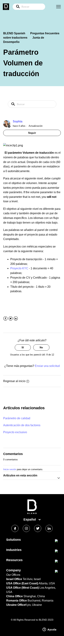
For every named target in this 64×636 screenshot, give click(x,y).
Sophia (17, 121)
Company (13, 570)
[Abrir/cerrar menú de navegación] (58, 6)
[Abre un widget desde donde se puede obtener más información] (49, 629)
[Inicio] (32, 513)
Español (30, 519)
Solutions (13, 539)
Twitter (10, 318)
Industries (14, 550)
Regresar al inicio (14, 381)
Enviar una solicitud (47, 365)
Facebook (5, 318)
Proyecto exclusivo (15, 432)
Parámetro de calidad (16, 418)
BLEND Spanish (14, 33)
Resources (14, 560)
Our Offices (13, 574)
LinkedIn (16, 318)
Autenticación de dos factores (21, 425)
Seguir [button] (32, 132)
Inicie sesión (9, 469)
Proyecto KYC (19, 268)
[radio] (23, 347)
